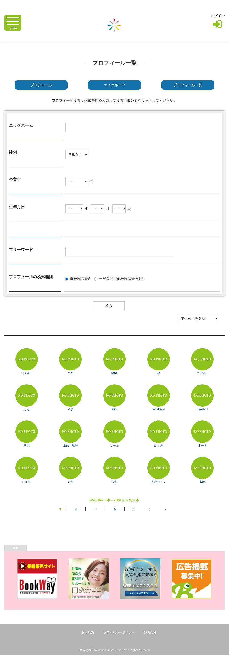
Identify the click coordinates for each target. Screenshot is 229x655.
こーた (114, 445)
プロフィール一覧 (188, 85)
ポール (202, 445)
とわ (70, 373)
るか (70, 481)
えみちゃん (158, 481)
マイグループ (114, 85)
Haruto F (202, 409)
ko (158, 373)
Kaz (114, 409)
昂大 (27, 445)
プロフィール (41, 85)
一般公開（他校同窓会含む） (122, 278)
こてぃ (26, 481)
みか (114, 481)
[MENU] (13, 20)
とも (27, 409)
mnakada (158, 409)
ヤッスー (202, 373)
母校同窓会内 (80, 278)
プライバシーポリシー (119, 632)
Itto (202, 481)
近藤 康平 (70, 445)
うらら (26, 373)
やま (70, 409)
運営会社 (150, 632)
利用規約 (87, 632)
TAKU (114, 373)
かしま (158, 445)
